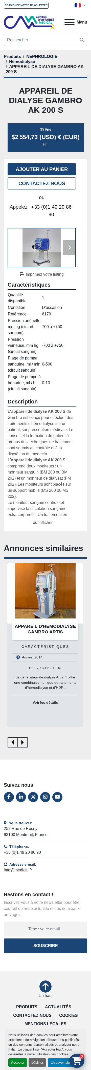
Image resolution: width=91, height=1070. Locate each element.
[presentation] (13, 742)
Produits (26, 1007)
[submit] (82, 40)
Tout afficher (42, 522)
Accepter (17, 1062)
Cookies (68, 1015)
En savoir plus (61, 1062)
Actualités (58, 1007)
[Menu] (69, 22)
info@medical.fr (18, 870)
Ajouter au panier (42, 169)
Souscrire (45, 946)
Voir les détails (45, 702)
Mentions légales (45, 1024)
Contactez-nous (41, 183)
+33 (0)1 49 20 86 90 (51, 210)
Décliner (37, 1062)
